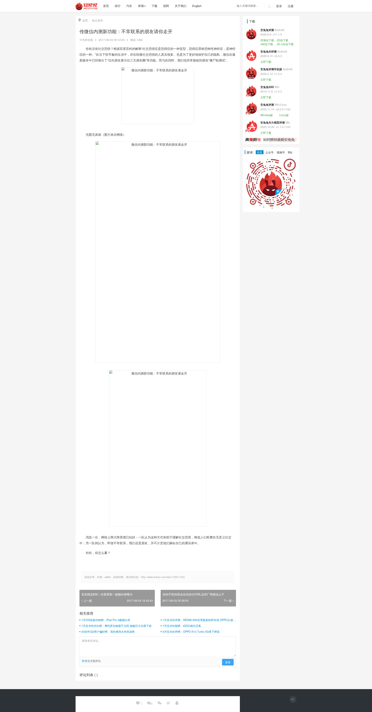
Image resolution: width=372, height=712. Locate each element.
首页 (83, 20)
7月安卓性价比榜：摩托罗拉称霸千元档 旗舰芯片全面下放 (116, 626)
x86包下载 (266, 44)
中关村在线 (86, 40)
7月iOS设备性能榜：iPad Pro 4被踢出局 (105, 620)
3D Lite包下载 (285, 44)
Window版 (266, 115)
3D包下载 (282, 40)
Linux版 (284, 115)
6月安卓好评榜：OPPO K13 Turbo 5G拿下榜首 (191, 631)
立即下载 (265, 62)
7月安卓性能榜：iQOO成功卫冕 (182, 626)
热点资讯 (97, 20)
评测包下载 (267, 40)
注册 (291, 6)
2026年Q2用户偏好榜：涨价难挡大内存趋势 (108, 631)
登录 (279, 6)
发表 (228, 662)
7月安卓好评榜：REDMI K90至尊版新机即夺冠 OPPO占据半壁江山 (199, 620)
